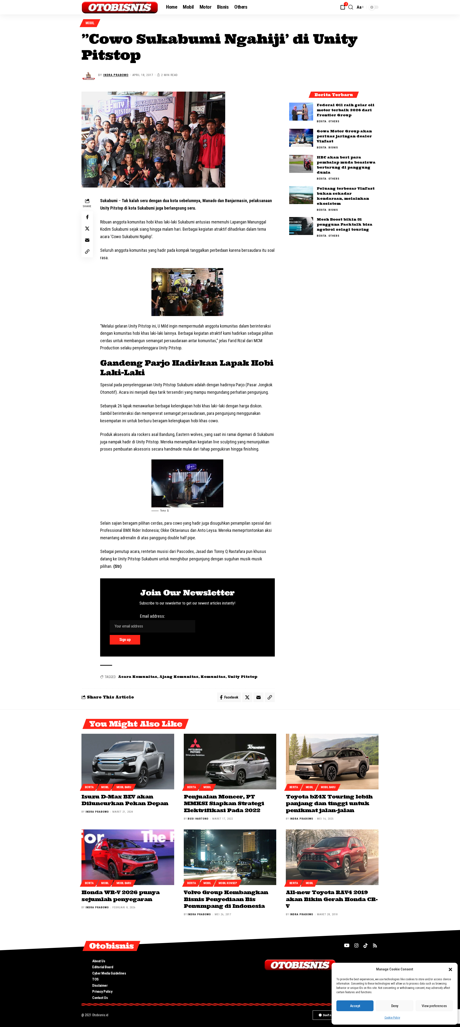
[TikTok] (365, 945)
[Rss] (375, 945)
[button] (450, 969)
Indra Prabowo (115, 75)
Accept (355, 1006)
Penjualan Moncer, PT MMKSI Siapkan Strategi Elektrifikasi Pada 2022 (224, 803)
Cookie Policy (392, 1017)
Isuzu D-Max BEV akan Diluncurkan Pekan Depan (124, 800)
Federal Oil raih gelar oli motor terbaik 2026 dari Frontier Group (345, 110)
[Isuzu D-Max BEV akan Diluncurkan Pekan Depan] (127, 761)
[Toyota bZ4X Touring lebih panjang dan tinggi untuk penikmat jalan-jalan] (332, 761)
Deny (394, 1006)
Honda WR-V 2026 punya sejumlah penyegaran (120, 896)
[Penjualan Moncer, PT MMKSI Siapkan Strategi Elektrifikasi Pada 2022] (230, 761)
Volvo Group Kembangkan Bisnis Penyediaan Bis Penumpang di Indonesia (226, 899)
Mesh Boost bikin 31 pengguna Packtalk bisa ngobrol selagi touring (344, 224)
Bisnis (333, 147)
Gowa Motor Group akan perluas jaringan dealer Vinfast (344, 136)
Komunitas (213, 677)
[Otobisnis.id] (119, 7)
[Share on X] (87, 229)
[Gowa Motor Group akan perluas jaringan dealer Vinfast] (301, 138)
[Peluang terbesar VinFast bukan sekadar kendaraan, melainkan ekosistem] (301, 195)
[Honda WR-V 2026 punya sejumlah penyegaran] (127, 857)
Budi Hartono (198, 818)
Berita (322, 121)
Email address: (152, 616)
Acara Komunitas (137, 677)
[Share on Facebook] (87, 217)
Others (333, 121)
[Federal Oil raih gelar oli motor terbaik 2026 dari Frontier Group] (301, 112)
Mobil (90, 23)
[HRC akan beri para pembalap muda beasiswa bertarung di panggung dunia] (301, 164)
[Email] (87, 240)
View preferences (434, 1006)
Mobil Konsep (227, 883)
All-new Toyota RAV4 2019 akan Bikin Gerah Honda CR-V (332, 899)
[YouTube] (347, 945)
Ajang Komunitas (178, 677)
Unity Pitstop (242, 677)
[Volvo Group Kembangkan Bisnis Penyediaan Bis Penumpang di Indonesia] (230, 857)
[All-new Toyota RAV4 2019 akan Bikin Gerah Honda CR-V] (332, 857)
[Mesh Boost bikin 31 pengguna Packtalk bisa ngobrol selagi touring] (301, 226)
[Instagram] (356, 945)
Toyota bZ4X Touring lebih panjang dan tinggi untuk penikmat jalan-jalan (329, 803)
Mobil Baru (123, 787)
